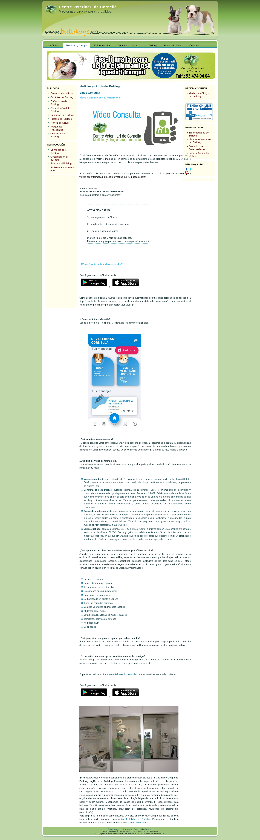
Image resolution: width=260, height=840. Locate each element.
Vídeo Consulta (89, 92)
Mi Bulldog (151, 45)
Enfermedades (102, 45)
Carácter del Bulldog (61, 97)
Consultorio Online (128, 45)
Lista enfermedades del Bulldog (200, 141)
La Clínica (53, 45)
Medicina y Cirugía (76, 45)
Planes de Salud (173, 45)
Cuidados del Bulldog (62, 115)
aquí (143, 674)
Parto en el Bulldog (61, 163)
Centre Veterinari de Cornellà (88, 7)
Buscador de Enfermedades (197, 148)
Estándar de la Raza (61, 93)
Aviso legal (147, 829)
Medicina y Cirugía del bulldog (199, 95)
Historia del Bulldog (61, 118)
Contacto (194, 45)
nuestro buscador (139, 822)
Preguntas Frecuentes (56, 128)
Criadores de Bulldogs (57, 135)
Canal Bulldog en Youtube (135, 819)
